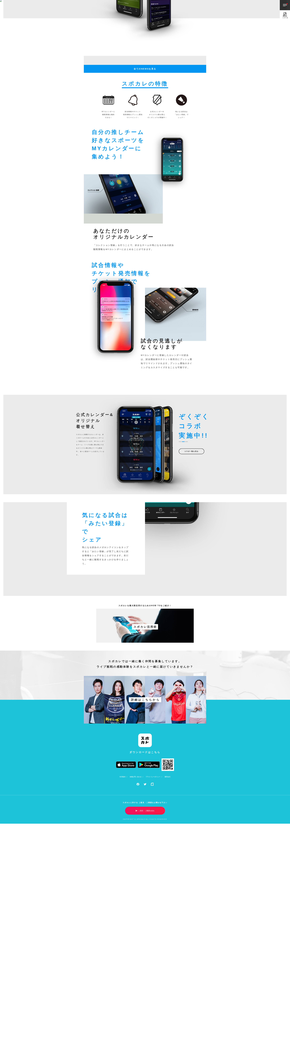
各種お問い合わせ (135, 911)
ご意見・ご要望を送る (146, 945)
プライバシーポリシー (153, 911)
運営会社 (167, 911)
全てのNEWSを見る (145, 203)
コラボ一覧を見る (191, 586)
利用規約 (123, 911)
